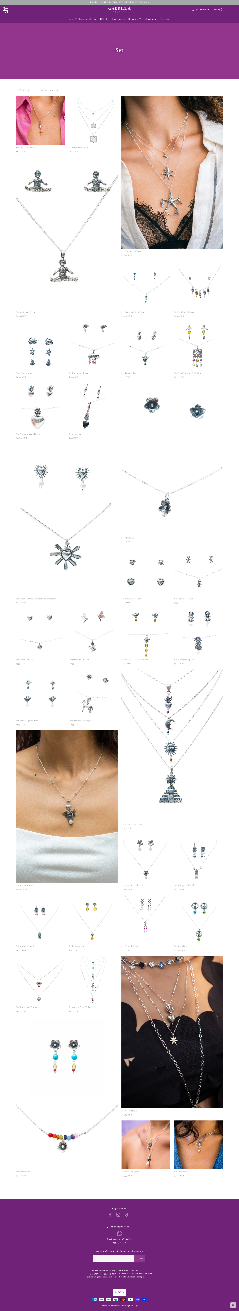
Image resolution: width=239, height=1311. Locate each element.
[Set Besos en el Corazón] (40, 980)
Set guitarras (75, 434)
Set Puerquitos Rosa (78, 373)
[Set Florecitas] (172, 459)
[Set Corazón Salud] (40, 632)
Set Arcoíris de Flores (26, 1172)
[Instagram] (118, 1215)
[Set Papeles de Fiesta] (198, 285)
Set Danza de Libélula (79, 660)
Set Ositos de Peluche (184, 599)
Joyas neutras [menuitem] (119, 19)
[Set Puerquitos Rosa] (93, 346)
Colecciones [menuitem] (150, 19)
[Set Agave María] (172, 1032)
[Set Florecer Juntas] (93, 919)
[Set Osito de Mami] (145, 919)
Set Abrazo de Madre (26, 946)
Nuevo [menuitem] (71, 19)
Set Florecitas (127, 538)
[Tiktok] (127, 1215)
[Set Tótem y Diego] (145, 346)
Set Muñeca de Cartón (26, 312)
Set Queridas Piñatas (131, 251)
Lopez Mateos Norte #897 (104, 1271)
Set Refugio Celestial (184, 885)
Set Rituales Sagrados (131, 825)
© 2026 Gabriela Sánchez (110, 1306)
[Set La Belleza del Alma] (145, 858)
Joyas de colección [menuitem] (88, 19)
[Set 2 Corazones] (198, 1144)
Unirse (140, 1258)
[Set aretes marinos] (40, 346)
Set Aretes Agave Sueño (27, 721)
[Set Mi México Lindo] (93, 120)
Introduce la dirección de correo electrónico (119, 1251)
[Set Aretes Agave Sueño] (40, 693)
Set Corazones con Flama (28, 434)
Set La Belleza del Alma (132, 885)
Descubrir (133, 19)
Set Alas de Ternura (25, 885)
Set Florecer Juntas (78, 946)
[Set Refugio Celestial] (198, 858)
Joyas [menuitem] (103, 19)
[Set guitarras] (93, 407)
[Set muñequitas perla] (198, 632)
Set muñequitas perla (184, 660)
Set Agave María (129, 1111)
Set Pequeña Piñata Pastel (133, 312)
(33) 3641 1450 (110, 1274)
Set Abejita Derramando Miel (135, 660)
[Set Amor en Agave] (145, 1144)
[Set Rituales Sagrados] (172, 745)
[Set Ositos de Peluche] (198, 571)
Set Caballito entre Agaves (81, 721)
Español (119, 1292)
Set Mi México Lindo (78, 148)
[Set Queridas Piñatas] (172, 172)
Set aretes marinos (25, 373)
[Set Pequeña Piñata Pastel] (145, 285)
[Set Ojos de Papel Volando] (93, 980)
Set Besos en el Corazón (27, 1007)
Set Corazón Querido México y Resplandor (36, 599)
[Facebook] (110, 1215)
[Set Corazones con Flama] (40, 407)
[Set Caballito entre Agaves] (93, 693)
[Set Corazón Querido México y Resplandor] (67, 520)
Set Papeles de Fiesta (184, 312)
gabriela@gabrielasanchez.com (101, 1277)
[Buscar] (193, 10)
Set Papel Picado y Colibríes (187, 373)
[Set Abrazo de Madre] (40, 919)
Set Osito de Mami (130, 946)
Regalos (165, 19)
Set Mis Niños (180, 946)
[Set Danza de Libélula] (93, 632)
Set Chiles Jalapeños (25, 148)
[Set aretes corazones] (145, 571)
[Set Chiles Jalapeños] (40, 120)
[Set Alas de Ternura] (67, 806)
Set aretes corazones (131, 599)
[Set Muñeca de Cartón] (67, 233)
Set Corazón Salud (24, 660)
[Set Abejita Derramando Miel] (145, 632)
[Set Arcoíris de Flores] (67, 1093)
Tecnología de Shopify (131, 1306)
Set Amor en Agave (130, 1172)
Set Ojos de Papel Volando (81, 1007)
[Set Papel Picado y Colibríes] (198, 346)
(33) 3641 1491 (96, 1274)
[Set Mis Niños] (198, 919)
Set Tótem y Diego (130, 373)
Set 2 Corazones (182, 1172)
